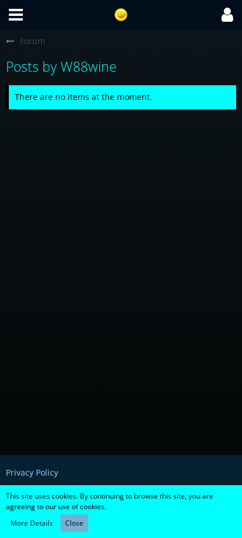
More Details (32, 523)
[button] (16, 14)
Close (74, 523)
